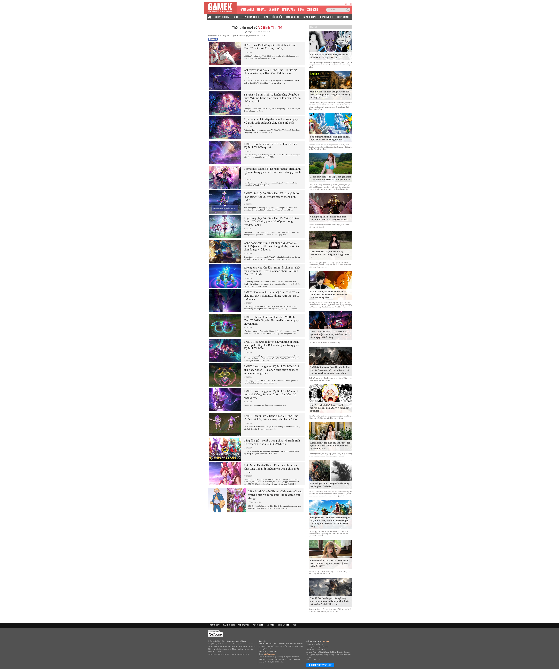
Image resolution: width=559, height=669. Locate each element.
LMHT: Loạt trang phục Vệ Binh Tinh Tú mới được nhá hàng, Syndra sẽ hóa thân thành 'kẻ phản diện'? (271, 394)
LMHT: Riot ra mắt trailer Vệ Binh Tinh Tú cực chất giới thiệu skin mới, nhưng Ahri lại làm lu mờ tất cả (272, 295)
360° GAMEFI (343, 16)
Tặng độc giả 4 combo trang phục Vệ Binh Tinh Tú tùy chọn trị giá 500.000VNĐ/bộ (272, 442)
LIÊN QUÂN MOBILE (251, 16)
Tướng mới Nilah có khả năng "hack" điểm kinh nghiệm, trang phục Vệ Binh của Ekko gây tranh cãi (272, 172)
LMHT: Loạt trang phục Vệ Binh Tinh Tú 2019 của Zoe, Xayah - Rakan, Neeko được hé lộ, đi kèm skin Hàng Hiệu (271, 370)
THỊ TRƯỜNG (243, 625)
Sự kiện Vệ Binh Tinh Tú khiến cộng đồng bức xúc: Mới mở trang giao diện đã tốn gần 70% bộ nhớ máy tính (272, 98)
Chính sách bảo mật (313, 660)
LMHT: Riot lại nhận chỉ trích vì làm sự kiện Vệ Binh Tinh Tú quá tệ (270, 145)
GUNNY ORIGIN (222, 16)
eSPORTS (261, 9)
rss (351, 4)
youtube (346, 4)
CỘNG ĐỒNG (312, 9)
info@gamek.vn (269, 654)
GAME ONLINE (310, 16)
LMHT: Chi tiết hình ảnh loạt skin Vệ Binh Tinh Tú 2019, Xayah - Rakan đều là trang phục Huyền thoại (272, 320)
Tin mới (313, 27)
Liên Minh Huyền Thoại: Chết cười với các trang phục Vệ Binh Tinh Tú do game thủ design (275, 495)
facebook (341, 4)
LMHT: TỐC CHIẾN (273, 16)
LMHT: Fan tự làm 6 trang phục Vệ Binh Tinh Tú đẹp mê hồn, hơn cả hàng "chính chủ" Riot (271, 417)
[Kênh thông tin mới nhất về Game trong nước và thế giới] (220, 8)
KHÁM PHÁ (274, 9)
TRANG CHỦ (215, 625)
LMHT (235, 16)
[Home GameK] (210, 17)
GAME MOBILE (247, 9)
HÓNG (301, 9)
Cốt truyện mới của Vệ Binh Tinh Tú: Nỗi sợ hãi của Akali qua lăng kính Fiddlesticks (270, 71)
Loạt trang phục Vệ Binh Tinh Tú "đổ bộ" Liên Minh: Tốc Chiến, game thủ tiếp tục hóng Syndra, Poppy (271, 221)
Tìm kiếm (348, 10)
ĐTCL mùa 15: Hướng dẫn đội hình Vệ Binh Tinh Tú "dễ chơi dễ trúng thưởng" (270, 46)
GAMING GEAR (292, 16)
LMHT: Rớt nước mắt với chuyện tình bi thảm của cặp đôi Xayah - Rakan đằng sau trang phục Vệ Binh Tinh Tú (272, 345)
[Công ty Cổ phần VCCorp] (215, 633)
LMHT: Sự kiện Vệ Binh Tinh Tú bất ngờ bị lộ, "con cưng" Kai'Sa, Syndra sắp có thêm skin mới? (271, 197)
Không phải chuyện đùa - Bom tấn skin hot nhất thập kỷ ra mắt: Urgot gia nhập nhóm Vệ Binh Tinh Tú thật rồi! (272, 271)
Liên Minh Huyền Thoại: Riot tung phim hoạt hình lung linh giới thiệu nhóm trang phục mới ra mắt (271, 468)
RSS (294, 625)
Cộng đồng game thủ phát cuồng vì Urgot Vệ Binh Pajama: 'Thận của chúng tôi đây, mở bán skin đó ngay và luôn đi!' (271, 246)
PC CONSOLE (258, 625)
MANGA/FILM (288, 9)
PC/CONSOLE (326, 16)
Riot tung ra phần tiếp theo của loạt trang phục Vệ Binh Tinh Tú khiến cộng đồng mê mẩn (271, 121)
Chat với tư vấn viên (321, 665)
